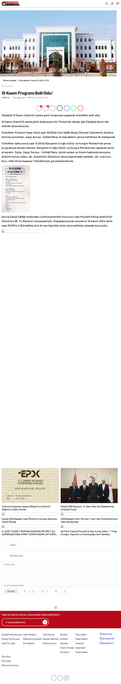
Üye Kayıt (6, 660)
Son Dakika (28, 643)
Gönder (11, 591)
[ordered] (42, 591)
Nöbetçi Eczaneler (32, 638)
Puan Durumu (50, 643)
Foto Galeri (80, 634)
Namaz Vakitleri (51, 638)
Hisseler (64, 643)
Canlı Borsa (48, 634)
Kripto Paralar (67, 647)
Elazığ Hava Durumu (12, 634)
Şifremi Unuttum (10, 665)
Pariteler (64, 652)
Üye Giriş (6, 656)
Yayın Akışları (29, 634)
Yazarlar (79, 643)
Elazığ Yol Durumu (11, 638)
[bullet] (47, 591)
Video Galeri (81, 638)
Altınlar (64, 634)
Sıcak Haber (81, 652)
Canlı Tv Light (8, 643)
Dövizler (64, 638)
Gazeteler (80, 647)
